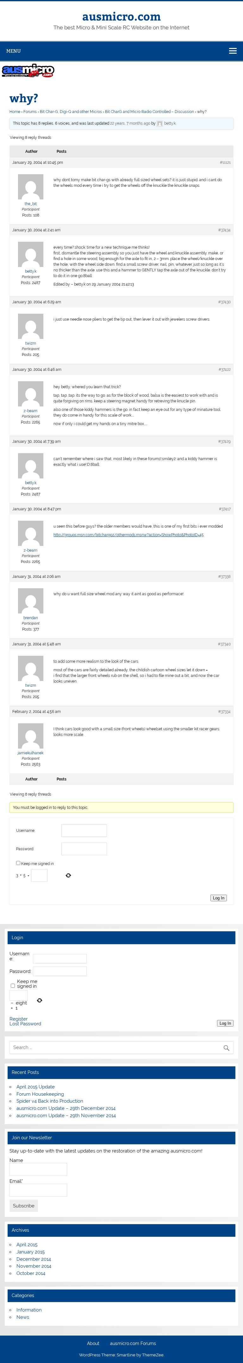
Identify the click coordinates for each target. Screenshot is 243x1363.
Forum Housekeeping (40, 1094)
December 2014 (33, 1259)
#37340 (224, 644)
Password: (25, 849)
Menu (13, 51)
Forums (30, 112)
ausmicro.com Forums (133, 1344)
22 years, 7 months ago (130, 123)
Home (14, 112)
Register (18, 1019)
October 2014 (30, 1273)
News (22, 1317)
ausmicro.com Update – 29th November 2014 (66, 1115)
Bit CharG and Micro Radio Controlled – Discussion (149, 112)
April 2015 (26, 1244)
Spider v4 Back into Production (49, 1101)
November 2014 (33, 1266)
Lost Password (25, 1024)
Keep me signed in (37, 864)
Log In (218, 898)
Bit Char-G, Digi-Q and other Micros (71, 112)
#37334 (224, 711)
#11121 (225, 162)
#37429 (224, 441)
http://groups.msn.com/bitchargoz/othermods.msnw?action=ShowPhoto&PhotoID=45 (128, 535)
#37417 (225, 509)
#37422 (225, 369)
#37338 (224, 576)
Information (29, 1310)
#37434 (224, 230)
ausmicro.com (121, 16)
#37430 (224, 302)
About (93, 1344)
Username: (25, 830)
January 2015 (30, 1252)
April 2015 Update (35, 1087)
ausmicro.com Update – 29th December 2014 (65, 1108)
